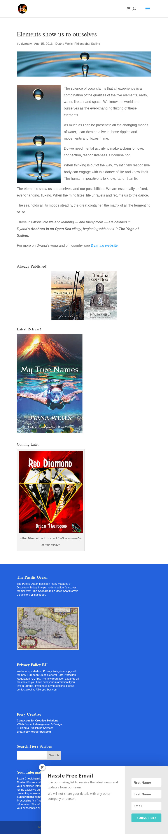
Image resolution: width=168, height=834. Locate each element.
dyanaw (26, 43)
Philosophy (81, 43)
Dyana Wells (64, 43)
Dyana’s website (104, 245)
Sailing (95, 43)
